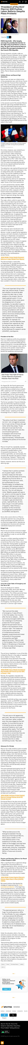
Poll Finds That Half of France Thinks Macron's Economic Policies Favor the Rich (12, 376)
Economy (20, 1011)
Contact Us (3, 1025)
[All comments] (2, 1042)
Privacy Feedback (5, 1028)
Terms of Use (14, 1023)
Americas (8, 1011)
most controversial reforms (12, 886)
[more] (25, 381)
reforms (3, 967)
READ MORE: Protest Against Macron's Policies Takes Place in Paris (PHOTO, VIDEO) (13, 879)
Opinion (3, 964)
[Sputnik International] (4, 2)
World (2, 1011)
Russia (14, 1011)
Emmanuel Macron (15, 964)
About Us (3, 1023)
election (21, 964)
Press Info (8, 1023)
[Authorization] (19, 1)
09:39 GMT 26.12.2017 (6, 16)
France (7, 964)
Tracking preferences (14, 1028)
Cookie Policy (10, 1025)
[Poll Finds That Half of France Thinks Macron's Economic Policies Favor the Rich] (14, 363)
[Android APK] (5, 1032)
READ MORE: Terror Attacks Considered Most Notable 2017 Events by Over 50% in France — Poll (13, 671)
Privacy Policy (17, 1025)
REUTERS (3, 34)
